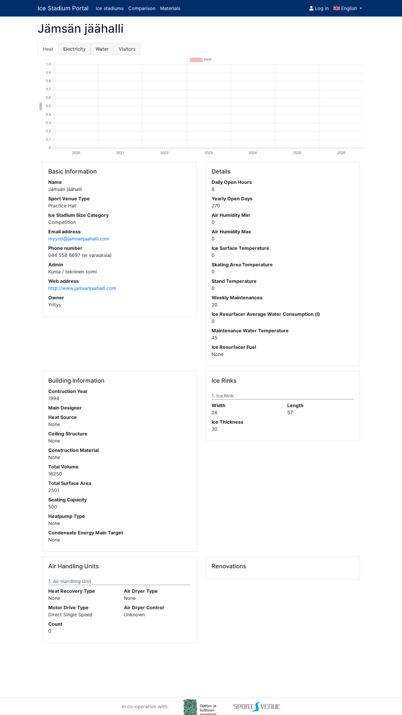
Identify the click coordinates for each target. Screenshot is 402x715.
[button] (347, 8)
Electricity (74, 49)
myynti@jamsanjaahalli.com (78, 239)
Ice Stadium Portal (63, 8)
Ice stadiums (110, 8)
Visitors (127, 49)
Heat (48, 49)
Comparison (141, 8)
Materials (170, 8)
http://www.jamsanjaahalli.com (82, 288)
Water (102, 49)
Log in (321, 8)
